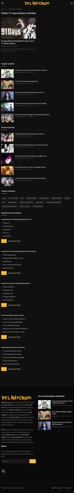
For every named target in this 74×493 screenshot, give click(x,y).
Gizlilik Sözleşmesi (57, 488)
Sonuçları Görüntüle (14, 241)
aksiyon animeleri (25, 206)
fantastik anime (12, 202)
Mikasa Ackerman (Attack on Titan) (13, 258)
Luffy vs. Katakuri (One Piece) (11, 325)
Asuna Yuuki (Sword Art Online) (12, 265)
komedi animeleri (37, 206)
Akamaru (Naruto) (8, 300)
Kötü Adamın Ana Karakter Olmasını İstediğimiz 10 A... (31, 156)
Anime (3, 430)
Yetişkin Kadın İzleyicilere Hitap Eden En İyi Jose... (30, 134)
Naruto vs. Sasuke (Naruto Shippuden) (14, 319)
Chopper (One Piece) (9, 297)
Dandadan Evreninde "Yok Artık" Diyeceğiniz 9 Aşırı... (30, 167)
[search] (71, 3)
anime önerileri (13, 198)
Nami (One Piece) (8, 268)
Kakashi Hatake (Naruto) (10, 361)
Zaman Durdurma (8, 226)
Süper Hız (6, 233)
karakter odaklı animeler (26, 202)
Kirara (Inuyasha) (8, 293)
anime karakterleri (57, 198)
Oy (4, 241)
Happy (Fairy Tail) (8, 290)
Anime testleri (14, 417)
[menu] (2, 3)
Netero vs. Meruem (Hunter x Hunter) (13, 332)
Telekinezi (6, 223)
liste (3, 202)
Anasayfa (3, 9)
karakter (67, 198)
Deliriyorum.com (6, 402)
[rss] (3, 471)
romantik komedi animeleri (53, 202)
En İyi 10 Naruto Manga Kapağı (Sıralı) (26, 81)
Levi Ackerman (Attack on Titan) (12, 351)
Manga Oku (68, 488)
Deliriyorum (4, 46)
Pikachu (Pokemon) (8, 287)
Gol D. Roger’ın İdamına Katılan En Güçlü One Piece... (31, 178)
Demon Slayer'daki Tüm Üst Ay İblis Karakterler (29, 92)
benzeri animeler (31, 198)
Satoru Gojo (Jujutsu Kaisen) (11, 364)
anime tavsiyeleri (44, 198)
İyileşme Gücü (7, 229)
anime (4, 198)
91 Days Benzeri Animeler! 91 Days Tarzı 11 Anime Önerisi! (17, 42)
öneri (22, 198)
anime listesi (39, 202)
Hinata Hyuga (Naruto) (9, 255)
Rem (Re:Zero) (7, 261)
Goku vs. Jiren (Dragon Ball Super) (13, 322)
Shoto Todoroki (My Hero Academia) (13, 357)
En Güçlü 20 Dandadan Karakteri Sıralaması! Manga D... (32, 145)
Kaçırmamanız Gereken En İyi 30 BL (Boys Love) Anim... (31, 70)
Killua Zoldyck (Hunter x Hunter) (12, 354)
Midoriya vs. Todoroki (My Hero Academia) (15, 329)
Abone (33, 461)
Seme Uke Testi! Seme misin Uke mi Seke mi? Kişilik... (31, 103)
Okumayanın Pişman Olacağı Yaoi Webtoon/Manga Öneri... (32, 115)
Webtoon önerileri (14, 410)
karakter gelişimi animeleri (9, 206)
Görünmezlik (7, 236)
